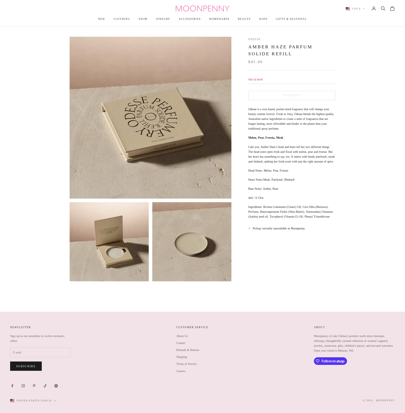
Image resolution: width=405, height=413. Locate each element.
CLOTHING (121, 19)
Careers (180, 371)
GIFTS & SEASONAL (291, 19)
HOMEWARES (219, 19)
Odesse (254, 39)
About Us (182, 336)
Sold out (291, 95)
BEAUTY (244, 19)
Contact (180, 343)
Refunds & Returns (187, 350)
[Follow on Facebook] (12, 386)
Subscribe (26, 366)
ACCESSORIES (190, 19)
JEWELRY (163, 19)
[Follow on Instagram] (23, 386)
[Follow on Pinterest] (34, 386)
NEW (101, 19)
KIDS (263, 19)
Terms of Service (186, 364)
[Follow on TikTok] (45, 386)
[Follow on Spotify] (56, 386)
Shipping (181, 357)
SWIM (143, 19)
